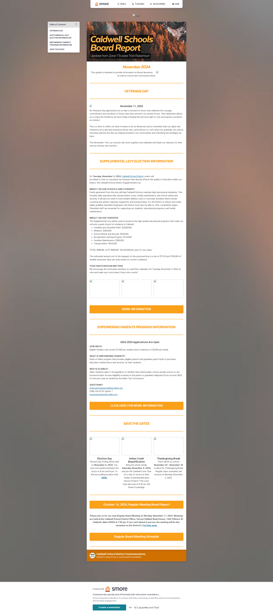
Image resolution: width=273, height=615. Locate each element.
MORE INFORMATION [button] (136, 309)
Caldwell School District (133, 176)
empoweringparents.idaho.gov (104, 394)
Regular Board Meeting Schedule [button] (136, 536)
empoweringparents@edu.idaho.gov (106, 388)
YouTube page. (149, 525)
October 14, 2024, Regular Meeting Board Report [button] (136, 504)
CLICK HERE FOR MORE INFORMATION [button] (136, 405)
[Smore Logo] (102, 4)
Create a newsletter (109, 607)
